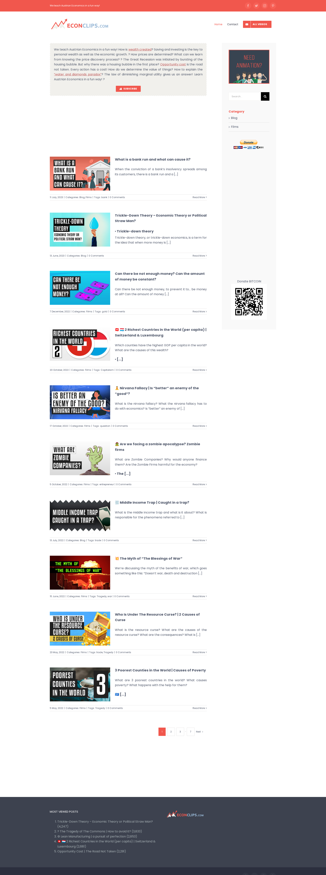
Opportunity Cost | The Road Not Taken (86, 851)
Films (89, 197)
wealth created (139, 49)
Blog (82, 197)
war (110, 596)
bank (104, 197)
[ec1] (249, 51)
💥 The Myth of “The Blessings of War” (148, 558)
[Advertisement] (128, 126)
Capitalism (107, 370)
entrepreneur (106, 484)
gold (104, 311)
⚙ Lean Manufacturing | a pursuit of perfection (91, 836)
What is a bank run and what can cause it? (153, 159)
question (105, 426)
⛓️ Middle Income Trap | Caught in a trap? (152, 502)
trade (98, 540)
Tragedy (102, 596)
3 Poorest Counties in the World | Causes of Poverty (160, 670)
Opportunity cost (173, 64)
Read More (199, 197)
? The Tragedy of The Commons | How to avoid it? (94, 831)
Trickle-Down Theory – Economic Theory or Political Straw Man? (105, 821)
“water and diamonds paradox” (77, 74)
